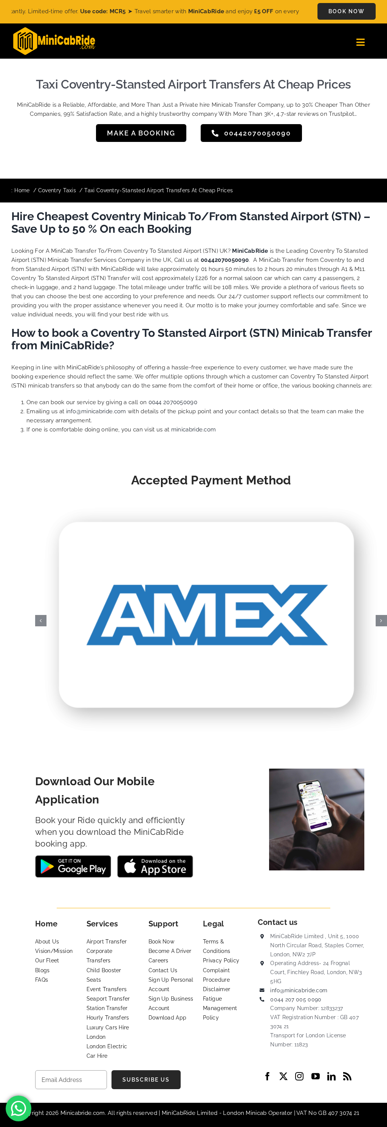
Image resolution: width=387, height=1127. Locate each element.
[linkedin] (331, 1076)
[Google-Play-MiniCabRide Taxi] (73, 858)
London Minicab (245, 1113)
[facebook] (267, 1076)
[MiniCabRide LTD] (54, 29)
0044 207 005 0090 (295, 999)
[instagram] (299, 1076)
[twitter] (283, 1076)
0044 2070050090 (173, 402)
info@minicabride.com (96, 411)
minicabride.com (193, 429)
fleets (348, 287)
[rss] (347, 1076)
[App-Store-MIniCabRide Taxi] (155, 858)
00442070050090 (225, 260)
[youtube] (315, 1076)
